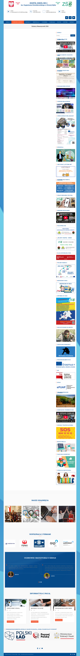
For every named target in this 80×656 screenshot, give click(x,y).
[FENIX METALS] (19, 543)
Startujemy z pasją (13, 608)
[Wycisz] (71, 51)
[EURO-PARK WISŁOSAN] (63, 543)
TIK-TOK (59, 22)
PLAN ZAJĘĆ (52, 22)
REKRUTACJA (36, 22)
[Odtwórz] (57, 51)
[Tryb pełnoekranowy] (73, 51)
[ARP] (48, 543)
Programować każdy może (63, 608)
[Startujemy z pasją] (16, 604)
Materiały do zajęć (37, 608)
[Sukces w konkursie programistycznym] (49, 514)
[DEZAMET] (34, 543)
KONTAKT (72, 22)
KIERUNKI (27, 22)
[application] (65, 47)
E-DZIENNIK (44, 22)
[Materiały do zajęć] (40, 604)
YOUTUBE (65, 22)
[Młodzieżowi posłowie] (13, 514)
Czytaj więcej (10, 621)
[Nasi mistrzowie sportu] (67, 514)
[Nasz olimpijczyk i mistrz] (31, 514)
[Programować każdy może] (64, 604)
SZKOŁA (7, 22)
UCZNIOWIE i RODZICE (17, 22)
